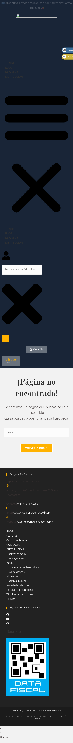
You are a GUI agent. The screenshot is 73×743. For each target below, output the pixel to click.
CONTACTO (13, 544)
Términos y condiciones (19, 594)
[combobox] (22, 270)
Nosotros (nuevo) (16, 580)
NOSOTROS (12, 72)
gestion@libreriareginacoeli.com (31, 512)
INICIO (10, 562)
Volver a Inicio (36, 448)
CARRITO (11, 536)
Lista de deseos (15, 572)
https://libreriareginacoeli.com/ (34, 521)
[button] (36, 153)
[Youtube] (7, 623)
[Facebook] (7, 614)
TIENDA (9, 63)
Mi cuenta (12, 576)
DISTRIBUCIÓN (14, 76)
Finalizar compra (16, 554)
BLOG (8, 67)
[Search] (5, 338)
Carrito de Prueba (16, 540)
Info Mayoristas (15, 558)
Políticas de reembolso (19, 589)
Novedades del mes (18, 585)
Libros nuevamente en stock (22, 567)
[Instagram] (7, 619)
